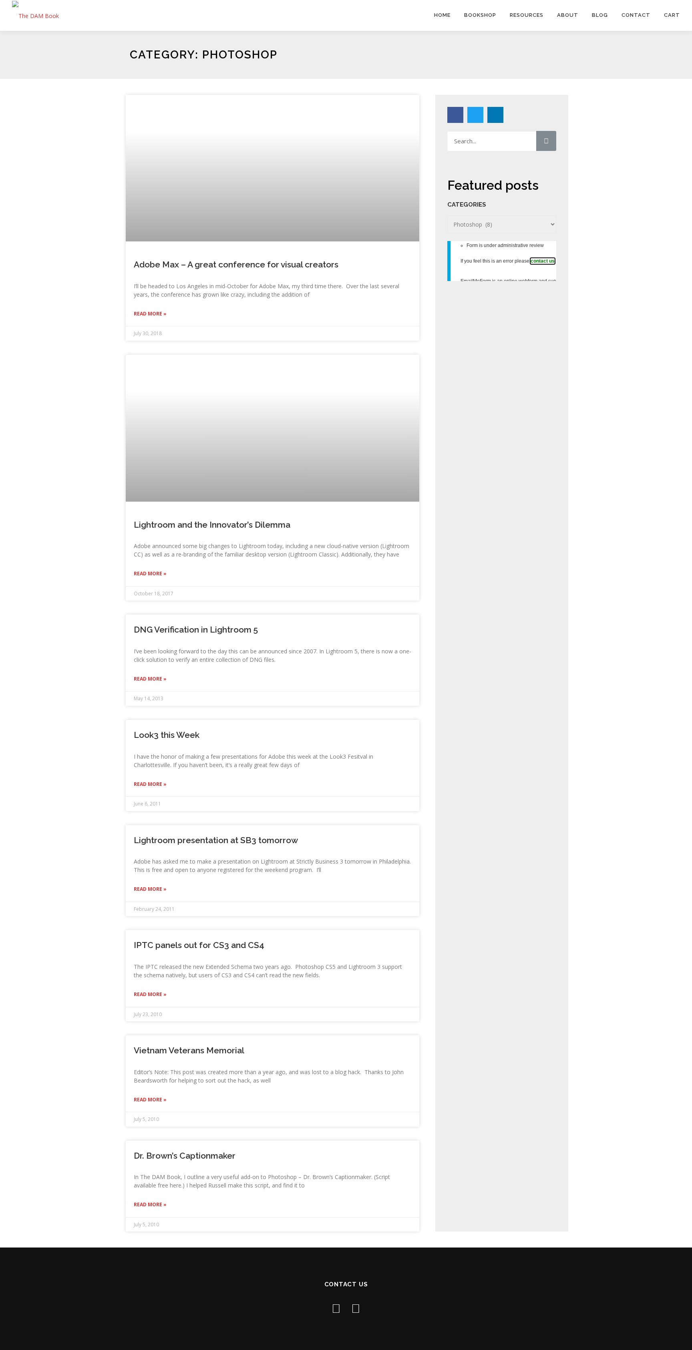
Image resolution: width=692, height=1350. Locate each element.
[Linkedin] (495, 115)
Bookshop (480, 15)
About (567, 15)
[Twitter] (475, 115)
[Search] (546, 141)
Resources (526, 15)
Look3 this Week (166, 735)
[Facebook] (455, 115)
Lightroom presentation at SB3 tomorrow (216, 840)
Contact (636, 15)
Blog (600, 15)
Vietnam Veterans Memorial (189, 1050)
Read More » (150, 313)
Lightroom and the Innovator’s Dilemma (212, 525)
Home (442, 15)
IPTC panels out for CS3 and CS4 (199, 945)
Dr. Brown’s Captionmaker (184, 1156)
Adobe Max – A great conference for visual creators (236, 264)
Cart (672, 15)
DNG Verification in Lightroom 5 (196, 630)
